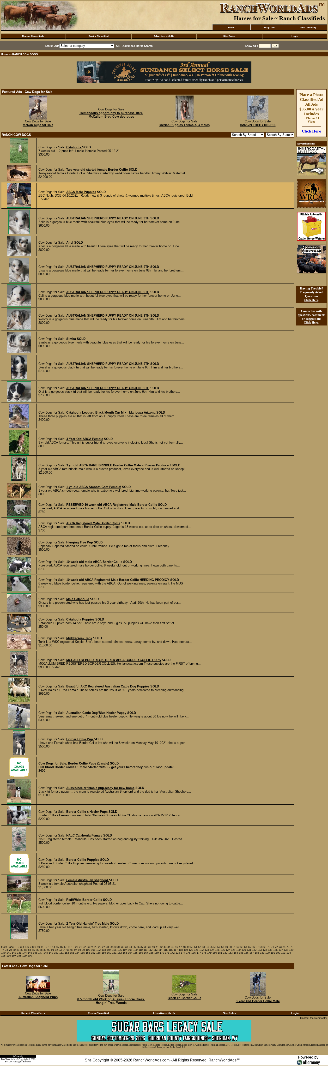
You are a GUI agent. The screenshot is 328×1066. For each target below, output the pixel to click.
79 (10, 949)
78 (6, 949)
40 (153, 947)
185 (241, 952)
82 (21, 949)
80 (14, 949)
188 (257, 952)
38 (145, 947)
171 (167, 952)
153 (72, 952)
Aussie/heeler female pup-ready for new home (100, 788)
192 (278, 952)
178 (204, 952)
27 (103, 947)
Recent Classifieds (33, 36)
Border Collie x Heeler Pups (87, 811)
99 (83, 949)
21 (80, 947)
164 (130, 952)
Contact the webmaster (313, 1018)
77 (2, 949)
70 (268, 947)
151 (61, 952)
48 (184, 947)
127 (228, 949)
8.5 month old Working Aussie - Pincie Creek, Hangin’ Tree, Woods (111, 1001)
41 (157, 947)
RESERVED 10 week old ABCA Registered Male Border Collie (112, 504)
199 (24, 955)
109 (135, 949)
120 (191, 949)
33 (126, 947)
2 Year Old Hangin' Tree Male (87, 923)
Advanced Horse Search (137, 45)
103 (104, 949)
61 (234, 947)
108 (130, 949)
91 (52, 949)
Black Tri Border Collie (184, 998)
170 (162, 952)
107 (125, 949)
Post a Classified (99, 36)
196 (8, 955)
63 (241, 947)
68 (261, 947)
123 (207, 949)
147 (40, 952)
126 (222, 949)
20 (76, 947)
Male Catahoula (77, 599)
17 (65, 947)
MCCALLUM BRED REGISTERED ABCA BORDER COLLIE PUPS (113, 660)
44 (168, 947)
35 (134, 947)
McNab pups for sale (38, 125)
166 (141, 952)
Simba (71, 339)
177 (199, 952)
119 (186, 949)
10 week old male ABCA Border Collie (94, 562)
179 (209, 952)
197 (14, 955)
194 (288, 952)
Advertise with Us (164, 36)
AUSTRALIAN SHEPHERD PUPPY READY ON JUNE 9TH (107, 218)
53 (203, 947)
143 (19, 952)
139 (291, 949)
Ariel (69, 242)
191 (273, 952)
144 (24, 952)
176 (193, 952)
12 (45, 947)
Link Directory (308, 27)
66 (253, 947)
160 (109, 952)
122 (201, 949)
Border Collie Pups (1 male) (88, 763)
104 (109, 949)
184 (236, 952)
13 (49, 947)
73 (280, 947)
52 (199, 947)
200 (30, 955)
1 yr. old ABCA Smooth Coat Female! (93, 487)
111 (145, 949)
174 (183, 952)
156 (88, 952)
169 (156, 952)
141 (8, 952)
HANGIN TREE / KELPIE (258, 125)
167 (146, 952)
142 (14, 952)
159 (104, 952)
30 (115, 947)
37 (141, 947)
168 (151, 952)
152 (67, 952)
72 (276, 947)
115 (166, 949)
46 (176, 947)
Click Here (311, 131)
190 (267, 952)
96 (71, 949)
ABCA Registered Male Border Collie (93, 523)
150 (56, 952)
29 (111, 947)
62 (238, 947)
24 (92, 947)
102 (98, 949)
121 (196, 949)
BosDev (8, 1061)
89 (44, 949)
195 (3, 955)
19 (72, 947)
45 (172, 947)
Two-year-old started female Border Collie (97, 169)
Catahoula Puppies (80, 619)
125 (217, 949)
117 (176, 949)
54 (207, 947)
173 (178, 952)
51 (195, 947)
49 (188, 947)
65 (249, 947)
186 (246, 952)
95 (68, 949)
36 (138, 947)
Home (231, 27)
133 (259, 949)
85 (33, 949)
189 (262, 952)
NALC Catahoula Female (84, 835)
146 (35, 952)
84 (29, 949)
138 (286, 949)
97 (75, 949)
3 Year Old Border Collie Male (258, 1001)
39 (149, 947)
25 (95, 947)
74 (284, 947)
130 (244, 949)
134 (265, 949)
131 (249, 949)
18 (68, 947)
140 (3, 952)
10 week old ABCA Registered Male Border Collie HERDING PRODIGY (117, 580)
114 (160, 949)
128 (233, 949)
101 (93, 949)
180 (215, 952)
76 (291, 947)
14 (53, 947)
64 (245, 947)
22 (84, 947)
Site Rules (229, 36)
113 (155, 949)
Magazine (269, 27)
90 (48, 949)
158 (98, 952)
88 (41, 949)
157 (93, 952)
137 (281, 949)
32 (122, 947)
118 (181, 949)
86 (37, 949)
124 (212, 949)
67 (257, 947)
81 (18, 949)
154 (77, 952)
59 (226, 947)
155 (82, 952)
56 (214, 947)
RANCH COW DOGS (25, 54)
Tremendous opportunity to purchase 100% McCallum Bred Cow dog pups (111, 114)
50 (191, 947)
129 (238, 949)
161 (114, 952)
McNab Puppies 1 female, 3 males (184, 125)
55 (211, 947)
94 (64, 949)
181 (220, 952)
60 (230, 947)
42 (161, 947)
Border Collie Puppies (82, 859)
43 (165, 947)
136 (275, 949)
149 (51, 952)
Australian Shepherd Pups (38, 997)
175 (188, 952)
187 (251, 952)
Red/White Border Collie (84, 900)
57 (218, 947)
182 (225, 952)
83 (25, 949)
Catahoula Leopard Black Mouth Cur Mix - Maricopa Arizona (110, 412)
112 (150, 949)
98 (79, 949)
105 (114, 949)
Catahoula (74, 147)
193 (283, 952)
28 (107, 947)
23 (88, 947)
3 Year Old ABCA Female (84, 439)
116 (171, 949)
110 (141, 949)
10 (38, 947)
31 (118, 947)
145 (30, 952)
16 (61, 947)
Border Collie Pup (80, 739)
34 (130, 947)
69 (264, 947)
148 (45, 952)
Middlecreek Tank (79, 638)
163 (125, 952)
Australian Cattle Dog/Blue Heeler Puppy (96, 713)
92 (56, 949)
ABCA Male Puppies (81, 192)
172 (172, 952)
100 (88, 949)
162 (119, 952)
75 (287, 947)
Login (295, 36)
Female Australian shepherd (87, 880)
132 (254, 949)
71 (272, 947)
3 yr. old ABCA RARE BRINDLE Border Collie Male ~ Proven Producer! (118, 465)
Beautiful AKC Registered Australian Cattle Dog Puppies (107, 686)
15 (57, 947)
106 (119, 949)
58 (222, 947)
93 (60, 949)
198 (19, 955)
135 (270, 949)
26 (99, 947)
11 (42, 947)
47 (180, 947)
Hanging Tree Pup (79, 542)
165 (135, 952)
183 (230, 952)
